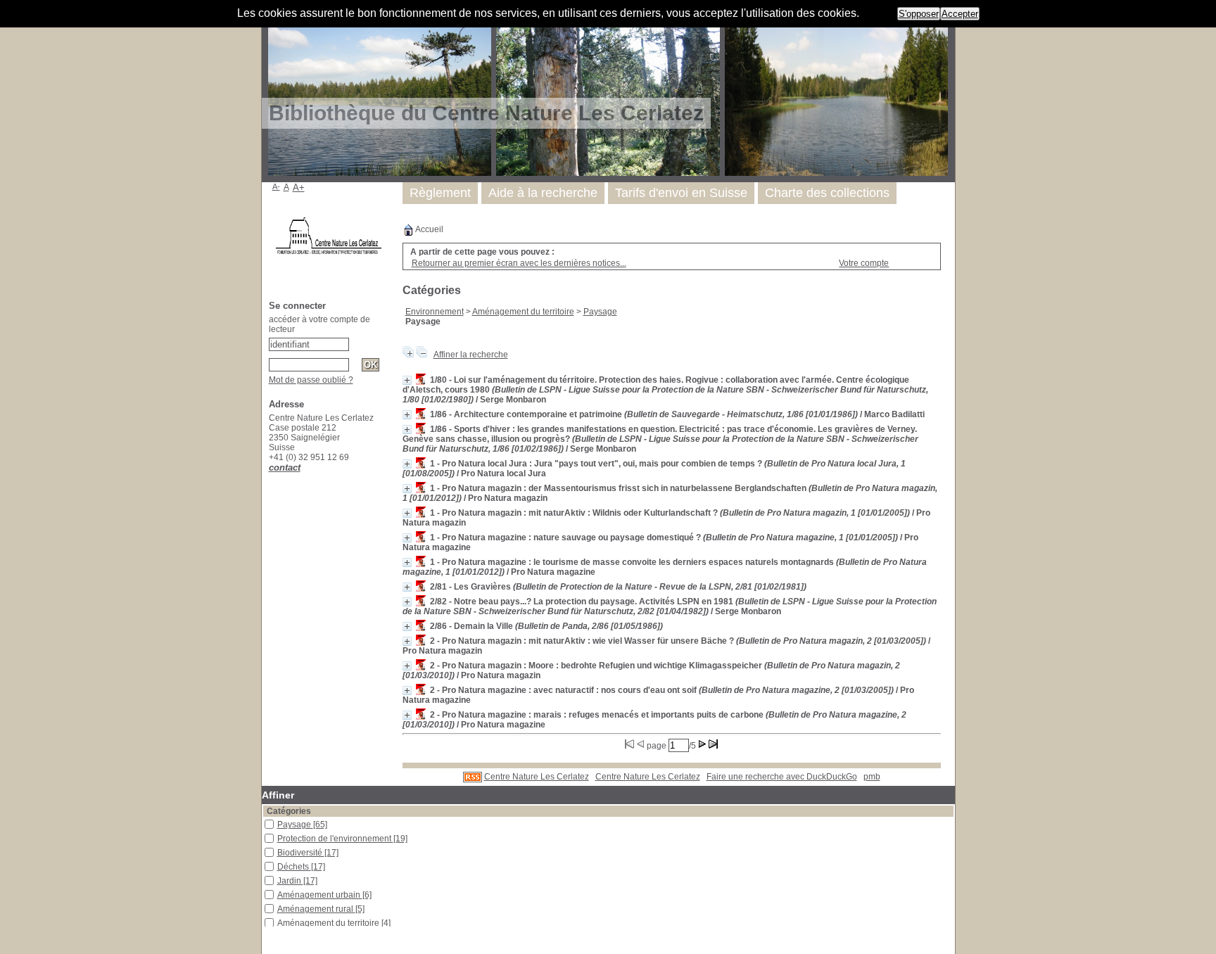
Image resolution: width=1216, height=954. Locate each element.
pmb (871, 777)
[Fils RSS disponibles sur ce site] (472, 777)
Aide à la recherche (542, 193)
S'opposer (919, 13)
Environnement (434, 312)
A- (276, 186)
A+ (299, 187)
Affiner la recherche (470, 355)
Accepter (960, 13)
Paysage (600, 312)
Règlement (440, 193)
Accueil (428, 229)
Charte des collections (827, 193)
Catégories (289, 811)
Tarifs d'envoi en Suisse (681, 193)
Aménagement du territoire (523, 312)
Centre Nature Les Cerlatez (536, 777)
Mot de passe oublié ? (311, 380)
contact (284, 467)
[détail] (407, 380)
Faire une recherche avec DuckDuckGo (782, 777)
